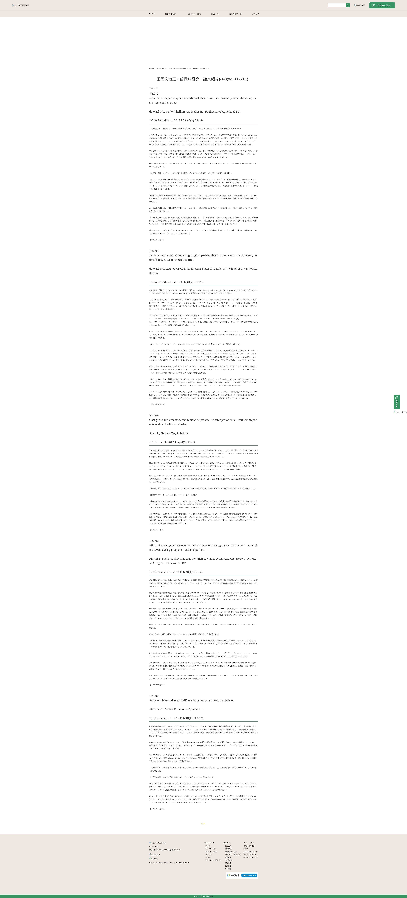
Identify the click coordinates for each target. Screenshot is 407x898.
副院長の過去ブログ (251, 851)
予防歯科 (228, 863)
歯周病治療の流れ (231, 851)
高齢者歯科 (229, 860)
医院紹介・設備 (194, 14)
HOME (152, 14)
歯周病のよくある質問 (232, 854)
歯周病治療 (229, 849)
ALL (203, 823)
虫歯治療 (228, 846)
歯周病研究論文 (249, 846)
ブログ (246, 849)
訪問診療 (228, 857)
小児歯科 (228, 866)
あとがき (209, 854)
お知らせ (209, 857)
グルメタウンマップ (251, 857)
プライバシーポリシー (213, 860)
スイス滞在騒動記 (250, 854)
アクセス (255, 14)
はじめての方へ (171, 14)
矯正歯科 (228, 869)
